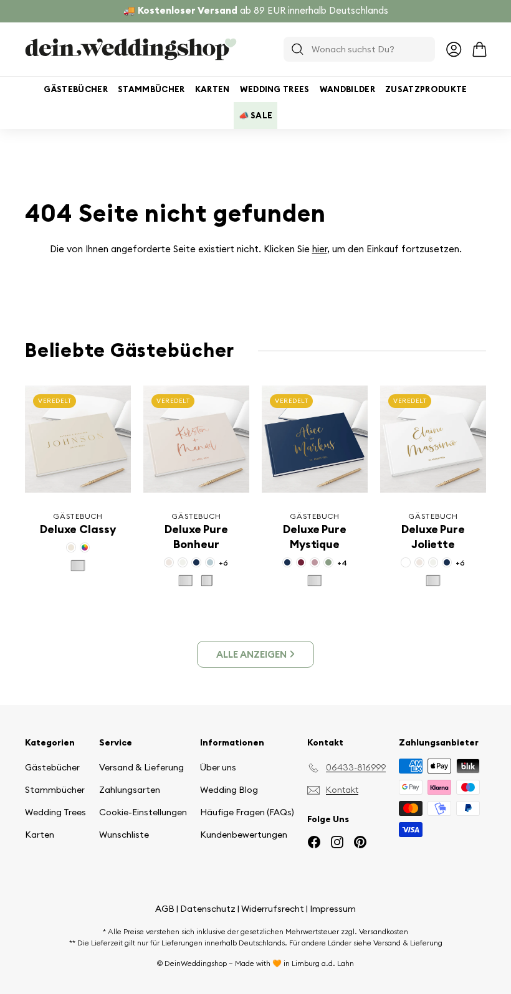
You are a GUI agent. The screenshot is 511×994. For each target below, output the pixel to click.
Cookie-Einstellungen (143, 812)
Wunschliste (124, 834)
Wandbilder (347, 89)
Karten (212, 89)
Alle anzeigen (251, 654)
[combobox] (359, 49)
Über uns (218, 767)
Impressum (333, 908)
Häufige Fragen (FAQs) (247, 812)
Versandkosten (383, 931)
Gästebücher (76, 89)
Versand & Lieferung (141, 767)
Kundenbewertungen (243, 834)
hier (319, 249)
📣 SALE (256, 115)
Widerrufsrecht (272, 908)
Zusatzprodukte (426, 89)
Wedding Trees (275, 89)
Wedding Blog (229, 789)
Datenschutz (208, 908)
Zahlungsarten (129, 789)
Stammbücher (151, 89)
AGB (164, 908)
